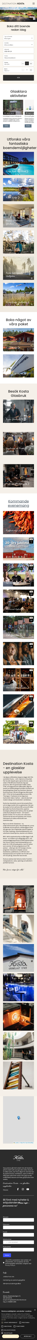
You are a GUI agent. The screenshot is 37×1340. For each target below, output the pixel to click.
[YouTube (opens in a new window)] (27, 1189)
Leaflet (16, 1142)
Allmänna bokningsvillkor (12, 1283)
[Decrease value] (23, 63)
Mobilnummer (7, 1239)
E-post (5, 1232)
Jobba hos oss (8, 1276)
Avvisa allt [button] (27, 1336)
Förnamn (5, 1217)
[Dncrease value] (23, 69)
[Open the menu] (33, 3)
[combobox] (18, 37)
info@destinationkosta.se (16, 1300)
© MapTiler (22, 1142)
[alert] (18, 1324)
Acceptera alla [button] (11, 1336)
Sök (18, 77)
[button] (18, 899)
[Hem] (13, 3)
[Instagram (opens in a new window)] (22, 1189)
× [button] (35, 1310)
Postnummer (7, 1247)
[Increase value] (31, 63)
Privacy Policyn (10, 1265)
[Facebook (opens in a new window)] (18, 1189)
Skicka (7, 1255)
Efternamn (6, 1224)
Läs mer (3, 1319)
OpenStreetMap (29, 1142)
